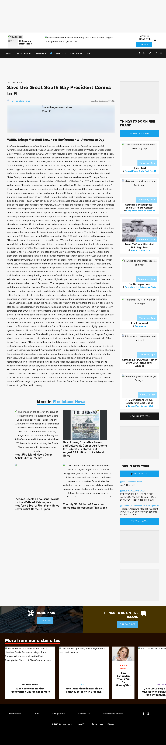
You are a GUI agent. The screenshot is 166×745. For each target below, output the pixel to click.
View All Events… (140, 416)
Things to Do (58, 53)
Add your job (141, 474)
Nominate (143, 44)
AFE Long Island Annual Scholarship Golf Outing (140, 402)
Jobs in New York (134, 466)
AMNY (84, 684)
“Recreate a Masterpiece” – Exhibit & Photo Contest (139, 207)
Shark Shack (140, 169)
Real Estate (41, 53)
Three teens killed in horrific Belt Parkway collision (84, 690)
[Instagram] (144, 53)
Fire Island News (14, 83)
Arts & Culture (23, 53)
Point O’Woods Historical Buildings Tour (139, 247)
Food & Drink (76, 53)
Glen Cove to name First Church (30, 690)
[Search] (156, 53)
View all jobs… (140, 521)
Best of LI (145, 39)
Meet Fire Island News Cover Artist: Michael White (33, 456)
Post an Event (141, 133)
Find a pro (45, 620)
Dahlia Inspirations (140, 286)
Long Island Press (30, 684)
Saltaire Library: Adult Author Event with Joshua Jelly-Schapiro (139, 363)
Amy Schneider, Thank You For (123, 679)
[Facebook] (139, 53)
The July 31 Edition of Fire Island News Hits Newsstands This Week (85, 506)
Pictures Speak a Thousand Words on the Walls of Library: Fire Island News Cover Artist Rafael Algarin (37, 504)
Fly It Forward (139, 324)
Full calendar (128, 624)
